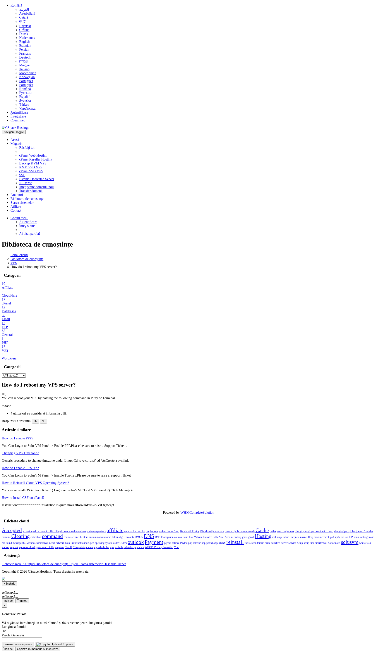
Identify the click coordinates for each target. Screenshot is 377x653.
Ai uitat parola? (29, 233)
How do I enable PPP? (17, 438)
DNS (149, 536)
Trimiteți (22, 600)
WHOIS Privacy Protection (159, 547)
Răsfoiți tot (26, 147)
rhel (246, 542)
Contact (15, 210)
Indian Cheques (291, 537)
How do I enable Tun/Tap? (20, 468)
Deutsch (25, 57)
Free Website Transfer (200, 537)
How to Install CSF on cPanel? (23, 497)
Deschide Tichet (114, 564)
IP (309, 537)
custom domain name (100, 537)
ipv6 (337, 537)
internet (303, 537)
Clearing (20, 536)
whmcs (140, 547)
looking (364, 537)
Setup (300, 542)
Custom (84, 537)
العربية (24, 9)
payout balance (171, 542)
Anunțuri (16, 195)
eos (180, 537)
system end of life (45, 547)
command (52, 536)
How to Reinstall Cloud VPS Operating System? (35, 483)
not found (82, 542)
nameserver (42, 542)
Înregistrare (18, 116)
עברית (23, 61)
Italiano (24, 69)
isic (342, 537)
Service (292, 542)
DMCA (139, 537)
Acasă (14, 140)
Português (26, 81)
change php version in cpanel (318, 531)
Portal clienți (19, 255)
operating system (103, 542)
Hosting (263, 536)
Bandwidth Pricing (189, 531)
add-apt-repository (96, 531)
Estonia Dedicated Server (36, 179)
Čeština (24, 30)
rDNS (222, 542)
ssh (369, 542)
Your (176, 547)
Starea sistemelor (22, 202)
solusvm (349, 542)
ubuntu (89, 547)
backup (154, 531)
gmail (251, 537)
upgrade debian (101, 547)
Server (284, 542)
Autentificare (19, 112)
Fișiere (74, 564)
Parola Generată (13, 635)
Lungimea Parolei (14, 627)
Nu (43, 421)
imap (279, 537)
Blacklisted (206, 531)
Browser (229, 531)
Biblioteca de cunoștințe (26, 198)
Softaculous (334, 542)
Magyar (24, 65)
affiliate (115, 530)
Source (363, 542)
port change (212, 542)
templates (59, 547)
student (5, 547)
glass (244, 537)
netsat (52, 542)
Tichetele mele (12, 564)
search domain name (259, 542)
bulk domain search (245, 531)
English (24, 41)
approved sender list (134, 531)
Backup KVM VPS (32, 163)
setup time (309, 542)
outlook (136, 542)
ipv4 (332, 537)
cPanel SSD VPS (31, 171)
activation (28, 531)
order (116, 542)
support (14, 547)
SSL (22, 175)
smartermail (321, 542)
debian (115, 537)
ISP (351, 537)
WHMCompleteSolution (197, 512)
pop (204, 542)
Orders (123, 542)
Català (23, 17)
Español (24, 96)
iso (346, 537)
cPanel (75, 537)
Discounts (128, 537)
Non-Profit (71, 542)
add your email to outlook (73, 531)
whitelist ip (130, 547)
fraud (185, 537)
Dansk (23, 34)
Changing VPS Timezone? (20, 453)
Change (299, 531)
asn (147, 531)
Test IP (68, 547)
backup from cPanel (169, 531)
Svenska (25, 100)
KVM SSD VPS (30, 167)
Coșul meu (17, 120)
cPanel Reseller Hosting (35, 159)
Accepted (12, 530)
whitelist (119, 547)
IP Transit (25, 183)
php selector (194, 542)
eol (175, 537)
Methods (31, 542)
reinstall (235, 542)
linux (356, 537)
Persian (24, 49)
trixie (82, 547)
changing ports (342, 531)
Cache (262, 530)
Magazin (17, 143)
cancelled (281, 531)
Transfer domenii (31, 191)
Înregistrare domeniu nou (36, 187)
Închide (8, 600)
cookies (68, 537)
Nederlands (27, 38)
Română (16, 5)
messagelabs (19, 542)
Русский (25, 93)
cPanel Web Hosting (33, 155)
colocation (36, 537)
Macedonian (27, 73)
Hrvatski (25, 26)
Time (76, 547)
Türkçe (24, 104)
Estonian (25, 45)
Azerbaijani (27, 13)
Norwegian (27, 77)
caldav (273, 531)
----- (22, 151)
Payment (154, 542)
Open (91, 542)
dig (121, 537)
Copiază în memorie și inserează (37, 649)
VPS (13, 263)
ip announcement (320, 537)
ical (274, 537)
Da (35, 421)
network (60, 542)
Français (25, 53)
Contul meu (19, 218)
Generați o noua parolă (17, 644)
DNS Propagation (164, 537)
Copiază (67, 644)
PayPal (183, 542)
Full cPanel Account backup (226, 537)
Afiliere (15, 206)
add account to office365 (46, 531)
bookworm (218, 531)
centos (290, 531)
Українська (27, 108)
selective (275, 542)
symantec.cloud (27, 547)
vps (112, 547)
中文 (22, 21)
